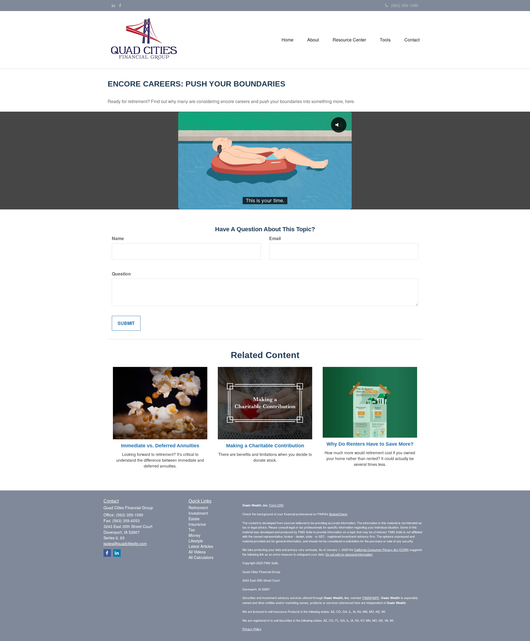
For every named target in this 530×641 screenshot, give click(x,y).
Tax (192, 529)
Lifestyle (196, 540)
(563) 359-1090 (404, 5)
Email (275, 238)
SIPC (375, 597)
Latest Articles (201, 546)
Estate (194, 518)
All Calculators (201, 557)
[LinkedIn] (113, 5)
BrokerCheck (338, 514)
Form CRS (276, 505)
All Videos (197, 552)
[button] (313, 39)
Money (194, 535)
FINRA (367, 597)
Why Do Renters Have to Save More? (370, 444)
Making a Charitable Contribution (265, 445)
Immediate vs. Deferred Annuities (160, 445)
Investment (198, 513)
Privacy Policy (251, 629)
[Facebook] (120, 5)
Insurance (197, 524)
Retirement (198, 507)
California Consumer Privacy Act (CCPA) (381, 549)
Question (121, 274)
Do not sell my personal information (348, 554)
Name (118, 238)
